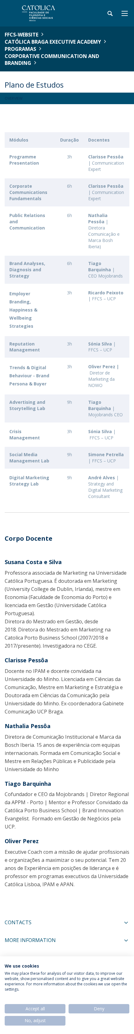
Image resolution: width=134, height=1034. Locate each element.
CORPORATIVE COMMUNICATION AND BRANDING (52, 60)
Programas (20, 49)
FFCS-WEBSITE (21, 34)
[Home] (44, 13)
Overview (13, 98)
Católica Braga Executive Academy (53, 41)
